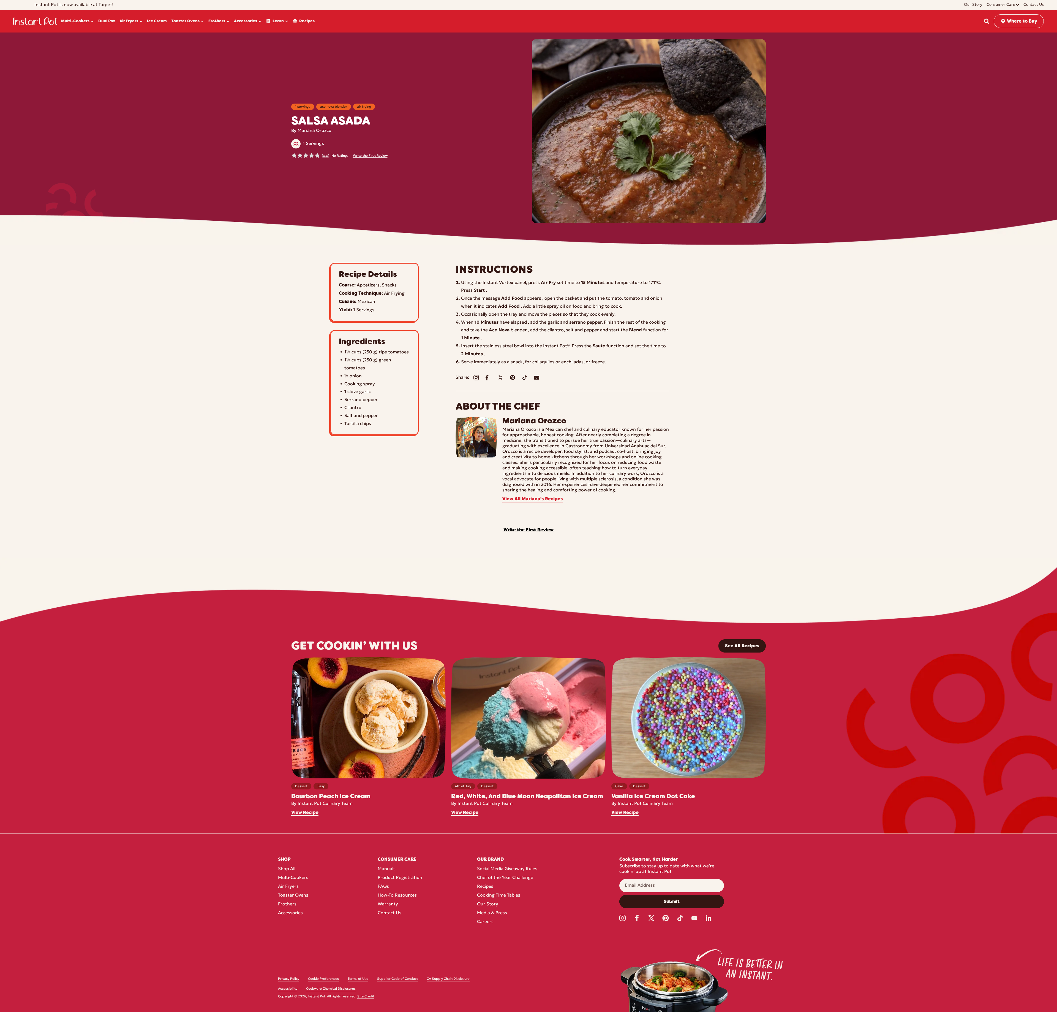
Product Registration (400, 878)
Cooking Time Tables (498, 895)
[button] (986, 21)
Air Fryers (288, 886)
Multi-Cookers (293, 878)
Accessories (290, 913)
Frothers (287, 904)
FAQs (383, 886)
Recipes (485, 886)
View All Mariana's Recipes (532, 499)
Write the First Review (370, 156)
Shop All (286, 869)
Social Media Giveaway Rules (507, 869)
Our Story (487, 904)
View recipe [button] (304, 812)
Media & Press (492, 913)
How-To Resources (397, 895)
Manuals (387, 869)
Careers (485, 922)
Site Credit (365, 996)
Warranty (388, 904)
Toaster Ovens (293, 895)
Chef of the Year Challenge (505, 878)
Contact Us (389, 913)
